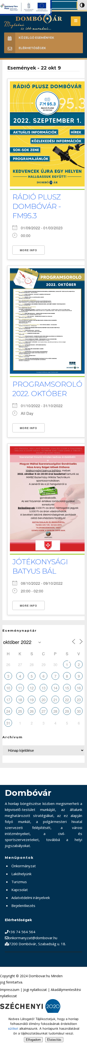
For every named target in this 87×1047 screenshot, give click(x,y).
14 (55, 687)
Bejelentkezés (23, 905)
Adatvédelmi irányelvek (30, 897)
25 (20, 711)
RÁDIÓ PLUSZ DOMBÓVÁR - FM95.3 (36, 206)
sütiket (13, 1028)
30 (55, 664)
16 (79, 687)
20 (43, 699)
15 (67, 687)
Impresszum (9, 989)
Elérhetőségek (32, 48)
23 (79, 699)
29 (43, 664)
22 (67, 699)
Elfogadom (33, 1039)
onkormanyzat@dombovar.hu (32, 937)
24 (8, 711)
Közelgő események (36, 37)
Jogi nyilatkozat (35, 989)
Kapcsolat (19, 889)
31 (8, 723)
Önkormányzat (23, 865)
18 (20, 699)
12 (32, 687)
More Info (28, 250)
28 (32, 664)
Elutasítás (54, 1039)
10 (8, 687)
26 (8, 664)
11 (20, 687)
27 (20, 664)
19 (32, 699)
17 (8, 699)
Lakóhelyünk (21, 873)
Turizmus (19, 881)
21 (55, 699)
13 (43, 687)
